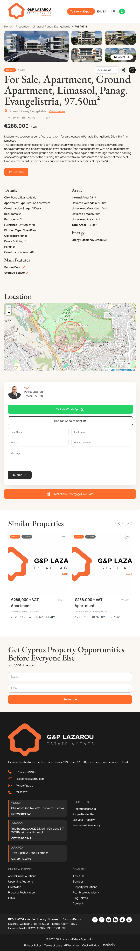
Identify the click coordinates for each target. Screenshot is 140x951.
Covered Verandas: (84, 203)
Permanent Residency (86, 825)
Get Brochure (16, 172)
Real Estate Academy (86, 892)
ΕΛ (104, 11)
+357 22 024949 (26, 772)
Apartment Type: (15, 203)
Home (8, 26)
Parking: (9, 247)
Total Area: (79, 225)
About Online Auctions (22, 876)
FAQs (11, 898)
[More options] (115, 70)
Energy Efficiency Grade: (88, 240)
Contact (78, 903)
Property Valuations (85, 887)
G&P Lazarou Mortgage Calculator (73, 494)
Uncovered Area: (83, 219)
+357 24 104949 (21, 859)
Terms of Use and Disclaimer (62, 945)
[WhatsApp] (122, 11)
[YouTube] (108, 919)
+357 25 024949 (21, 838)
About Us (78, 876)
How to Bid (14, 887)
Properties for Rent (84, 814)
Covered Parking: (15, 236)
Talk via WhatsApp (68, 409)
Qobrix (113, 369)
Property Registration (21, 892)
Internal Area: (80, 197)
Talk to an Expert (81, 11)
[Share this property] (124, 70)
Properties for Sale (84, 809)
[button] (8, 307)
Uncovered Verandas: (86, 208)
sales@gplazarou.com (31, 779)
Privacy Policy (32, 945)
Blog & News (80, 898)
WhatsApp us (24, 785)
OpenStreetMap (127, 369)
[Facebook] (95, 919)
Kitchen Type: (13, 230)
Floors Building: (14, 241)
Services (78, 881)
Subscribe (70, 699)
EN (99, 11)
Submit (18, 475)
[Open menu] (130, 11)
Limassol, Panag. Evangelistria (51, 26)
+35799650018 (33, 396)
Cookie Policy (90, 945)
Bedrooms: (11, 214)
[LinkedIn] (115, 919)
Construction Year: (16, 252)
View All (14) (124, 57)
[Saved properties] (114, 11)
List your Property (84, 820)
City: (7, 197)
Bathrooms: (12, 219)
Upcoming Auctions (20, 881)
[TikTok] (122, 919)
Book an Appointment (68, 421)
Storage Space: (14, 272)
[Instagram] (101, 919)
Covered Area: (81, 214)
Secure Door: (13, 267)
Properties (22, 26)
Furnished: (11, 225)
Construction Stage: (17, 208)
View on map (57, 111)
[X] (129, 919)
